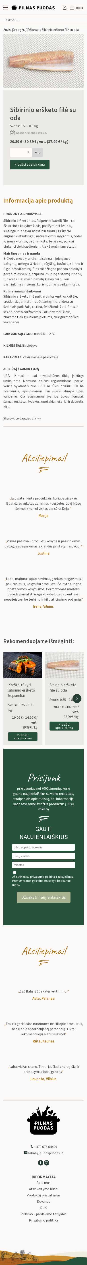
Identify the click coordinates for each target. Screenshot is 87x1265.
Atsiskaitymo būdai (43, 1189)
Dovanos (43, 1201)
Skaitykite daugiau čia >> (22, 418)
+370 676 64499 (45, 1146)
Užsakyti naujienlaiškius (43, 897)
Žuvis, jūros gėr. (14, 30)
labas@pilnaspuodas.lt (45, 1153)
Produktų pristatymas (43, 1195)
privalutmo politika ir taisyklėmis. (52, 877)
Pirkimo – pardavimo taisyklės (43, 1214)
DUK (43, 1208)
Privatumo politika (43, 1220)
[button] (76, 698)
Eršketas (33, 30)
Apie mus (43, 1183)
